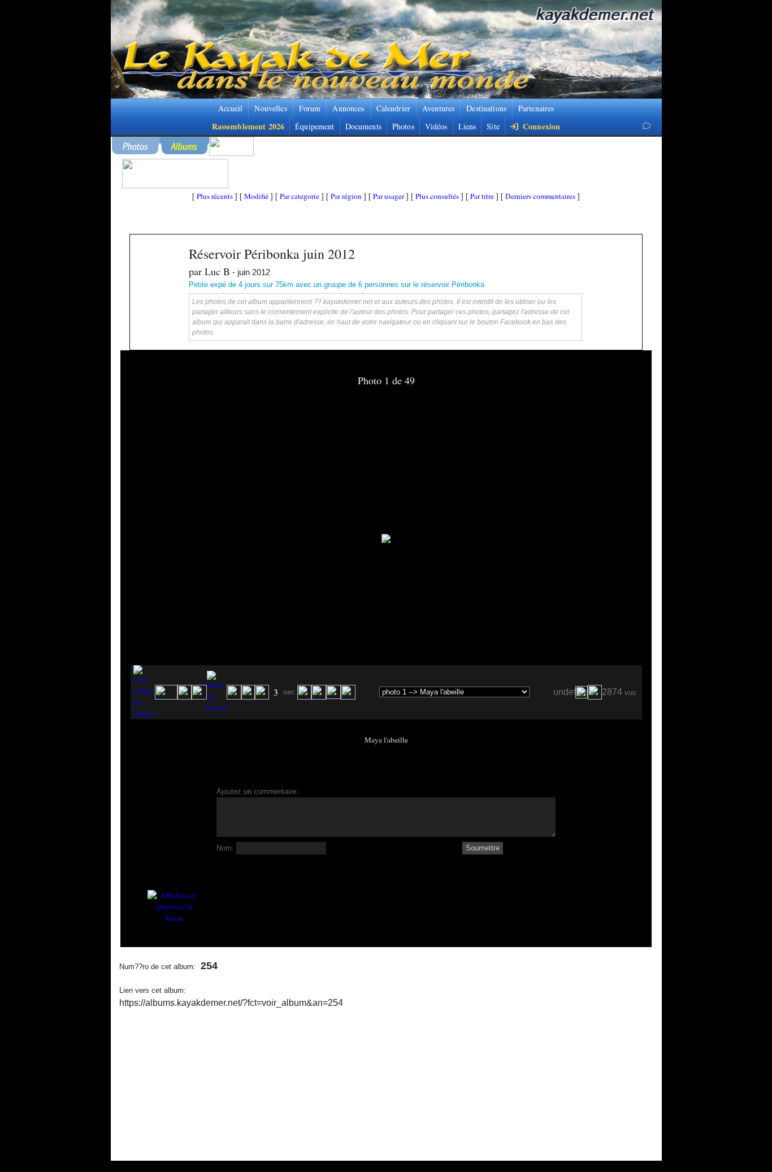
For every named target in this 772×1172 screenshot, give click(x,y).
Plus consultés (437, 196)
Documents (363, 126)
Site (493, 126)
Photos (403, 126)
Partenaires (536, 108)
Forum (310, 108)
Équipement (314, 126)
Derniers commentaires (540, 196)
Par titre (482, 196)
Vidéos (436, 126)
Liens (467, 126)
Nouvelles (270, 108)
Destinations (486, 108)
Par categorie (299, 196)
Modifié (256, 196)
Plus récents (215, 196)
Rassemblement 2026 (248, 126)
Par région (346, 196)
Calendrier (393, 108)
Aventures (438, 108)
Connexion (540, 126)
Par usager (388, 196)
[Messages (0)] (646, 126)
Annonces (348, 108)
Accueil (230, 108)
